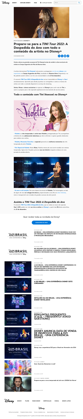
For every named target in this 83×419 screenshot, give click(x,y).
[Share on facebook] (59, 56)
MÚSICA (57, 401)
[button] (48, 2)
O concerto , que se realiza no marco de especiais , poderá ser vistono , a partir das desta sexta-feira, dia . (41, 207)
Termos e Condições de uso (39, 412)
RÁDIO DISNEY (36, 401)
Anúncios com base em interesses (67, 412)
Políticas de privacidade (13, 412)
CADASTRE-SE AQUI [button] (41, 222)
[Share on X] (62, 56)
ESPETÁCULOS (47, 401)
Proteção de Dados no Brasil (26, 412)
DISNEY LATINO (66, 401)
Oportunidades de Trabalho (53, 412)
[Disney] (5, 3)
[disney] (9, 401)
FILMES (27, 401)
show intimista (61, 193)
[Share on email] (65, 56)
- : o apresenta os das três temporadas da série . (40, 143)
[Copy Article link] (68, 56)
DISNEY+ (19, 401)
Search (79, 2)
